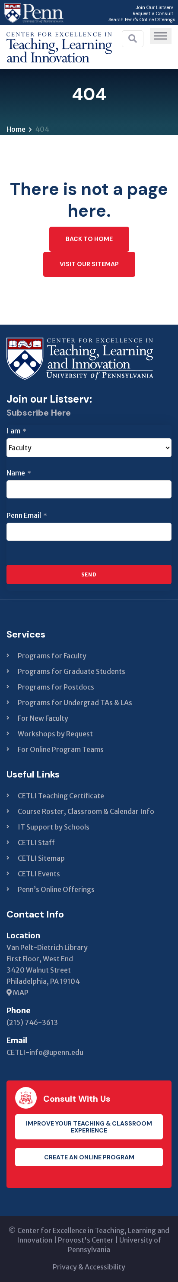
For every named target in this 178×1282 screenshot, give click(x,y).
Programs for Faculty (52, 655)
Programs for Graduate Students (71, 671)
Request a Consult (153, 13)
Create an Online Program (89, 1157)
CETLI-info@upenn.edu (44, 1052)
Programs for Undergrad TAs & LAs (75, 702)
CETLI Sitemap (41, 858)
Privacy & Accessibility (89, 1266)
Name (18, 473)
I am (16, 430)
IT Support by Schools (53, 827)
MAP (20, 992)
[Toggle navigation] (161, 36)
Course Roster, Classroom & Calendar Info (86, 811)
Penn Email (26, 515)
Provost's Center (86, 1240)
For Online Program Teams (61, 749)
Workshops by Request (55, 733)
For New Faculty (43, 718)
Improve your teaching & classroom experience (89, 1126)
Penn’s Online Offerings (56, 889)
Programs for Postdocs (56, 687)
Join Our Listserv (154, 7)
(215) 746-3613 (32, 1022)
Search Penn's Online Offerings (141, 19)
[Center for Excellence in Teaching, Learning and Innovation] (59, 45)
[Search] (132, 38)
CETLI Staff (36, 842)
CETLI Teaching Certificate (61, 795)
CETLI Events (39, 873)
